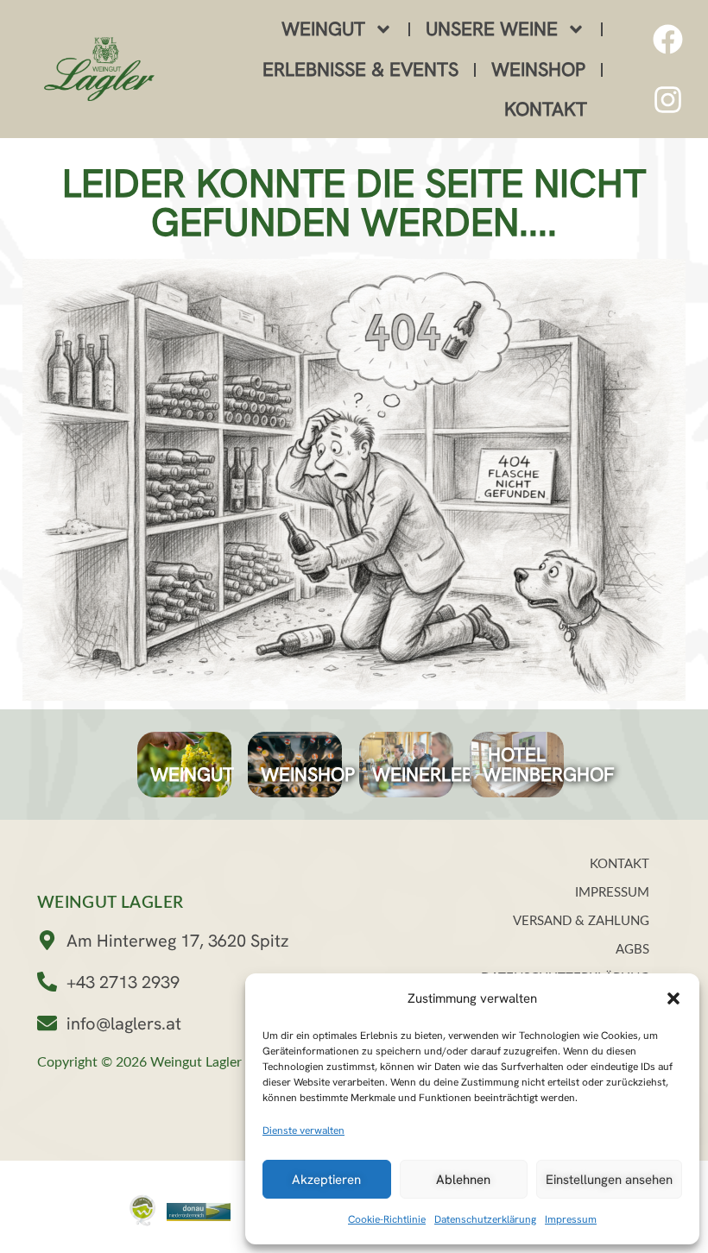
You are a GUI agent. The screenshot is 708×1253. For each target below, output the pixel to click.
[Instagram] (667, 99)
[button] (673, 998)
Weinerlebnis (436, 774)
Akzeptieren (326, 1179)
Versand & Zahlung (581, 921)
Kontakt (545, 109)
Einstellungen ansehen (609, 1179)
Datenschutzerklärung (485, 1219)
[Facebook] (667, 39)
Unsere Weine (492, 28)
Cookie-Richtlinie (387, 1219)
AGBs (632, 949)
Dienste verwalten (303, 1130)
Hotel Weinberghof (548, 764)
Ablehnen (463, 1179)
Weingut (323, 28)
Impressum (571, 1219)
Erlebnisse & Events (360, 69)
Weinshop (538, 69)
